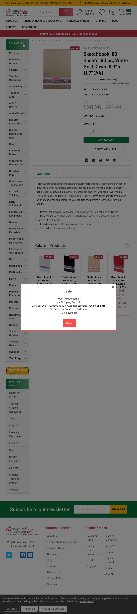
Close (69, 323)
